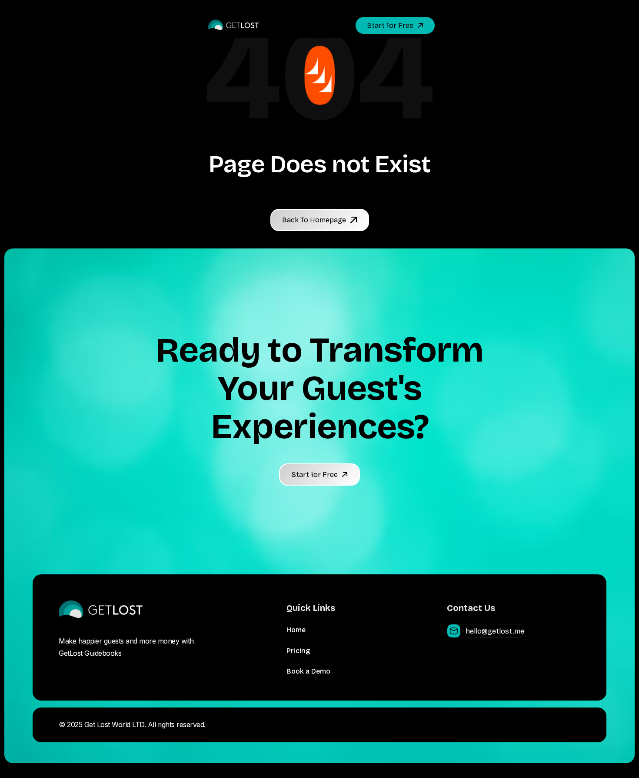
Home (296, 630)
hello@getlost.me (495, 631)
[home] (234, 25)
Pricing (298, 651)
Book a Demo (308, 671)
